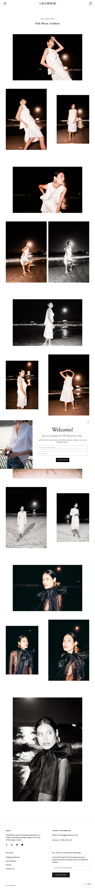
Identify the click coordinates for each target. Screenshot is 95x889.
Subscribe (60, 875)
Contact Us (10, 869)
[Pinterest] (17, 845)
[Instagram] (12, 845)
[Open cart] (90, 3)
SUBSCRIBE (62, 460)
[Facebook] (6, 845)
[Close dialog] (88, 422)
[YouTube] (22, 845)
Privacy (8, 865)
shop (48, 59)
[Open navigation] (4, 3)
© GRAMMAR (11, 885)
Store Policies (11, 861)
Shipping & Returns (13, 857)
